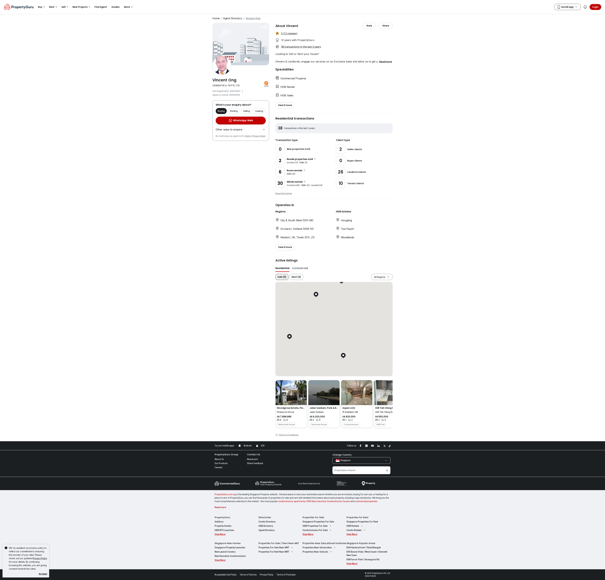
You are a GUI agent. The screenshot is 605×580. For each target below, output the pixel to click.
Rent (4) (296, 276)
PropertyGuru (222, 517)
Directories (265, 517)
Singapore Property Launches (230, 547)
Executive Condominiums (329, 501)
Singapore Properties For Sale (318, 521)
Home (216, 18)
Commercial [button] (300, 268)
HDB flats (311, 501)
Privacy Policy (259, 136)
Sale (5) (281, 276)
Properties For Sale (313, 517)
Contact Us (253, 454)
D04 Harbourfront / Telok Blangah (363, 547)
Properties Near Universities (317, 547)
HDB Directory (266, 526)
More (127, 7)
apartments (300, 501)
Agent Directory (232, 18)
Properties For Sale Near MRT (274, 547)
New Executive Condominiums (230, 556)
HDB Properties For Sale (315, 526)
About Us (219, 459)
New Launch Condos (225, 552)
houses (346, 501)
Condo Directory (267, 521)
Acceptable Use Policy (225, 574)
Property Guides (223, 526)
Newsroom (252, 459)
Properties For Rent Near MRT (274, 552)
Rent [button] (52, 7)
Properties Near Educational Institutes (324, 543)
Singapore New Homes (228, 543)
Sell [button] (63, 7)
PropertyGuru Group (226, 454)
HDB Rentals (352, 526)
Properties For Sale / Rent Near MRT (279, 543)
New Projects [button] (80, 7)
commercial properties (366, 501)
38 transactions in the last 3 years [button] (301, 46)
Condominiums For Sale (315, 530)
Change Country (341, 454)
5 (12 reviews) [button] (289, 33)
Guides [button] (115, 7)
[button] (385, 61)
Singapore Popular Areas (360, 543)
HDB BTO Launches (224, 530)
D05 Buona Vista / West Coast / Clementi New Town (366, 554)
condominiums (285, 501)
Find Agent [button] (101, 7)
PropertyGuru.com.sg (225, 494)
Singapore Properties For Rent (362, 521)
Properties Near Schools (315, 552)
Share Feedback (255, 463)
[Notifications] (585, 7)
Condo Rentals (354, 530)
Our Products (221, 463)
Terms (248, 136)
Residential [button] (282, 268)
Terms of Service (248, 574)
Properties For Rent (357, 517)
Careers (218, 467)
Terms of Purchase (286, 574)
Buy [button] (40, 7)
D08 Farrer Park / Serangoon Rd (362, 559)
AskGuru (219, 521)
